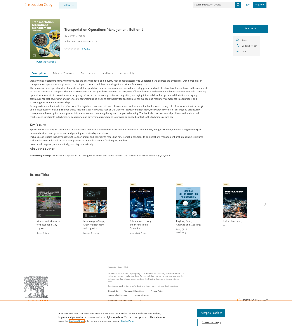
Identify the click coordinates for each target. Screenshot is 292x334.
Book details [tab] (88, 73)
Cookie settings (171, 286)
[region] (146, 317)
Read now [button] (246, 28)
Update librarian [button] (249, 46)
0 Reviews (86, 49)
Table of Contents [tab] (63, 73)
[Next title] (264, 202)
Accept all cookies (211, 313)
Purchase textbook (46, 62)
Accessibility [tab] (127, 73)
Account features (142, 295)
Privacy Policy (157, 291)
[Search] (238, 5)
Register (259, 4)
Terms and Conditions (134, 291)
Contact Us (113, 291)
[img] (72, 49)
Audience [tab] (107, 73)
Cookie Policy (127, 321)
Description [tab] (39, 73)
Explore (66, 5)
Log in (247, 4)
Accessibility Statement (118, 295)
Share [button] (244, 40)
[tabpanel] (119, 118)
